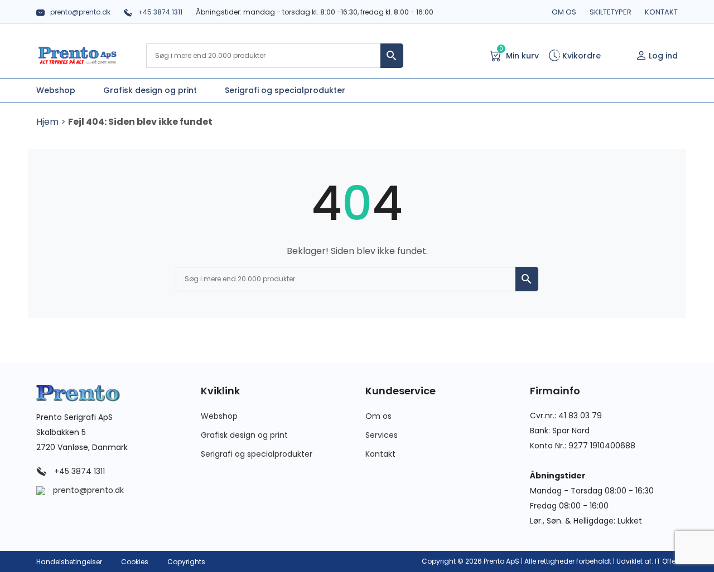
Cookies (134, 561)
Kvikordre (580, 55)
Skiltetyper (610, 12)
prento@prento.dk (80, 12)
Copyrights (186, 561)
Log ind (663, 55)
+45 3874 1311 (160, 12)
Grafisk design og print (244, 435)
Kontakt (661, 12)
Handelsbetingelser (69, 561)
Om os (564, 12)
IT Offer (666, 561)
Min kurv (519, 54)
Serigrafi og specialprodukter (256, 453)
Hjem (47, 121)
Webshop (219, 416)
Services (381, 435)
